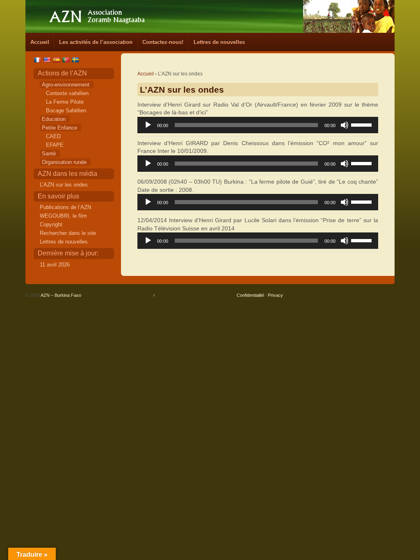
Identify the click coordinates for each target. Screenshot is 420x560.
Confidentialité (250, 295)
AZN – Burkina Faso (60, 295)
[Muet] (344, 125)
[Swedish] (76, 60)
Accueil (39, 42)
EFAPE (55, 145)
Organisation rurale (64, 162)
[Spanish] (57, 60)
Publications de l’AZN (65, 207)
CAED (53, 136)
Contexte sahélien (67, 93)
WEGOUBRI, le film (63, 216)
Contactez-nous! (162, 42)
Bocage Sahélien (66, 110)
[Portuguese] (66, 60)
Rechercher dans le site (68, 233)
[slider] (362, 124)
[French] (38, 60)
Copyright (51, 224)
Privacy (275, 295)
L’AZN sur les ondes (64, 185)
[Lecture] (148, 125)
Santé (49, 153)
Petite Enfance (59, 128)
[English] (47, 60)
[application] (257, 125)
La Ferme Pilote (65, 102)
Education (54, 119)
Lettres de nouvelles (219, 42)
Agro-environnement (65, 85)
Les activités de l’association (95, 42)
